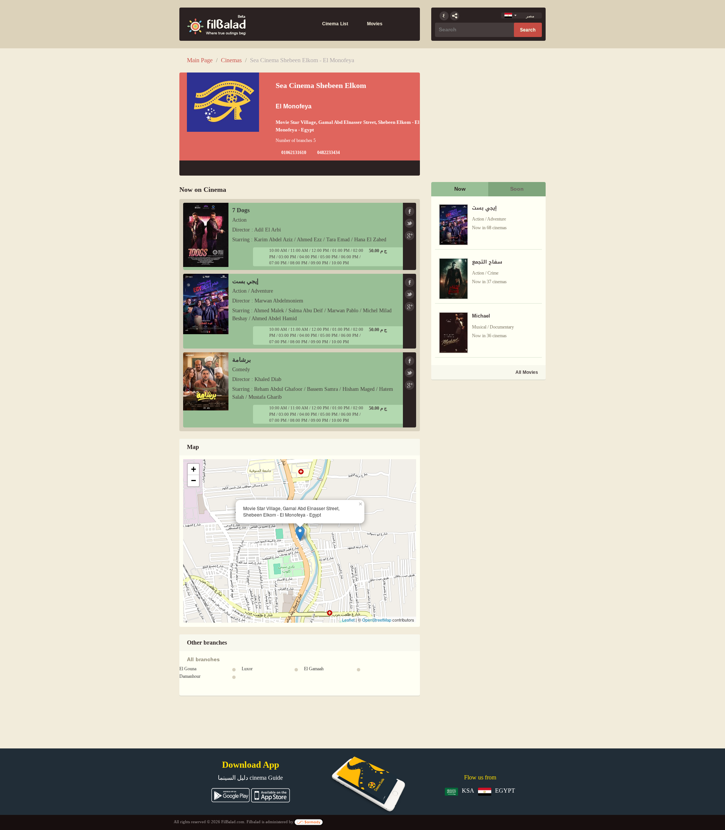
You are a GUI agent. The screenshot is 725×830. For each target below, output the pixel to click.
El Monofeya (294, 106)
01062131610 (293, 152)
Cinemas (231, 60)
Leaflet (348, 620)
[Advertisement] (488, 434)
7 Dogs (241, 210)
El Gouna (187, 668)
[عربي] (444, 15)
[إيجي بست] (205, 303)
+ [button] (193, 469)
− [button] (193, 480)
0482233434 (328, 152)
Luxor (247, 668)
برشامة (241, 359)
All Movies (526, 372)
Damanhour (190, 676)
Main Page (200, 60)
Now (460, 189)
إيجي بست (245, 281)
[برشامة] (205, 381)
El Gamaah (314, 668)
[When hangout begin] (216, 24)
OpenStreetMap (376, 620)
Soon (517, 189)
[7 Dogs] (205, 234)
